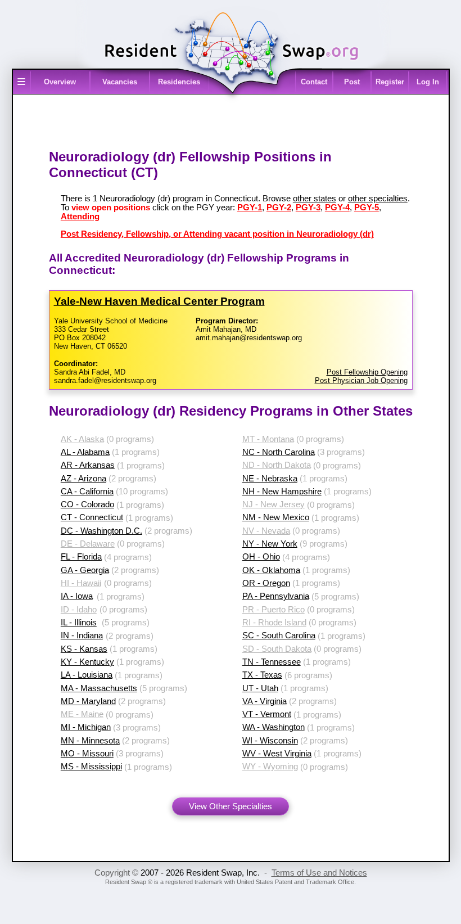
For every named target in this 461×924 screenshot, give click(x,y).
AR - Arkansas (88, 465)
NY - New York (269, 543)
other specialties (378, 198)
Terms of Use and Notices (319, 872)
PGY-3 (308, 207)
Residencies (179, 82)
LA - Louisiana (86, 674)
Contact (314, 82)
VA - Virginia (264, 701)
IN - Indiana (82, 635)
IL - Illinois (79, 622)
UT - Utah (260, 688)
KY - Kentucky (87, 661)
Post (352, 82)
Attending (80, 216)
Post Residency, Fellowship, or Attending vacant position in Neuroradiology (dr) (217, 233)
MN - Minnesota (90, 740)
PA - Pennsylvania (275, 596)
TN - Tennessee (271, 661)
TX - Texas (262, 674)
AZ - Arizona (83, 478)
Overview (60, 82)
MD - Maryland (88, 701)
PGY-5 (366, 207)
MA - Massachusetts (99, 688)
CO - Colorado (87, 504)
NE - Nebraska (269, 478)
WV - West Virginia (276, 753)
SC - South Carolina (278, 635)
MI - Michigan (86, 727)
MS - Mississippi (91, 766)
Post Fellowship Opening (367, 372)
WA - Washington (273, 727)
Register (390, 82)
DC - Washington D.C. (101, 530)
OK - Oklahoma (271, 570)
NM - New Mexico (275, 517)
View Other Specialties (230, 806)
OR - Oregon (266, 583)
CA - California (87, 491)
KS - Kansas (84, 648)
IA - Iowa (77, 596)
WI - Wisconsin (270, 740)
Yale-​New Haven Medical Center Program (159, 301)
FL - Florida (81, 556)
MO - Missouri (87, 753)
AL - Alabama (85, 452)
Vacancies (119, 82)
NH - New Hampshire (282, 491)
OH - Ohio (261, 556)
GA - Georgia (85, 570)
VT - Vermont (266, 714)
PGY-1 (249, 207)
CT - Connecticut (92, 517)
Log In (428, 82)
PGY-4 (337, 207)
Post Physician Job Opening (361, 380)
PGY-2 (278, 207)
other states (314, 198)
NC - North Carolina (278, 452)
